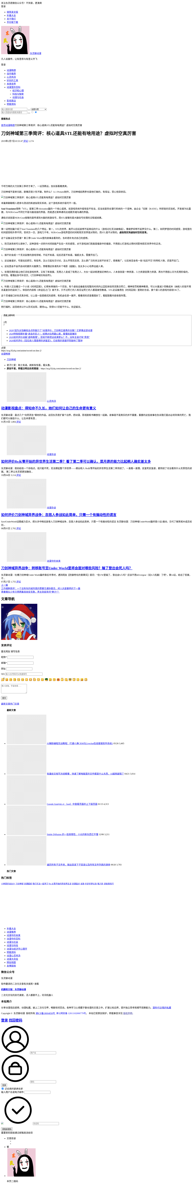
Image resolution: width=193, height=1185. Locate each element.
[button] (96, 64)
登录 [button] (3, 6)
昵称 (4, 657)
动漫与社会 (18, 97)
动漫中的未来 (53, 561)
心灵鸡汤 (11, 77)
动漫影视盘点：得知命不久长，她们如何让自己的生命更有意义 (48, 408)
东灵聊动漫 (35, 53)
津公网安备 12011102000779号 (71, 1013)
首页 (3, 125)
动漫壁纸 (28, 884)
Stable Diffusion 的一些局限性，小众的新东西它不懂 (72, 834)
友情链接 (11, 966)
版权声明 (127, 1013)
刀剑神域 (11, 359)
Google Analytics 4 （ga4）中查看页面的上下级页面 (72, 804)
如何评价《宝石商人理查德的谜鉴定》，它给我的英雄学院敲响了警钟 (46, 340)
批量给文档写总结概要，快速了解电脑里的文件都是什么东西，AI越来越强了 (85, 774)
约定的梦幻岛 (91, 884)
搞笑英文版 (12, 12)
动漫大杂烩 (12, 959)
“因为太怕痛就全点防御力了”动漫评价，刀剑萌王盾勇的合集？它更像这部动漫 (50, 330)
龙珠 (82, 884)
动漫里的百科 (13, 87)
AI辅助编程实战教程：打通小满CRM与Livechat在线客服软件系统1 (80, 743)
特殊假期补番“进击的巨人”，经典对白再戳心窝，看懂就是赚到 (43, 334)
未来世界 (11, 84)
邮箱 (4, 663)
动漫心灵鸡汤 (13, 955)
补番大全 (11, 928)
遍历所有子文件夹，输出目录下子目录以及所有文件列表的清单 (78, 865)
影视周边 (11, 101)
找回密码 (15, 1020)
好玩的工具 (12, 80)
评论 (25, 141)
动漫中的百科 (13, 939)
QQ (3, 674)
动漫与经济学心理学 (17, 949)
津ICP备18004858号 (46, 1013)
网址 (3, 669)
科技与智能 (18, 94)
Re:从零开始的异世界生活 (60, 884)
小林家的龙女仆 (8, 884)
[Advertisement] (96, 162)
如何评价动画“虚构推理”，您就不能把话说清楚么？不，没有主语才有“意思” (49, 337)
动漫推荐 (11, 932)
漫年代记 (157, 1007)
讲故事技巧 (109, 884)
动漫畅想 (11, 70)
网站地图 (11, 962)
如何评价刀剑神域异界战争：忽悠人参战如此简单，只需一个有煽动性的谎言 (58, 515)
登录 (4, 1020)
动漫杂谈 (51, 454)
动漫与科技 (12, 945)
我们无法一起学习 (40, 884)
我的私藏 (166, 1007)
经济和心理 (18, 90)
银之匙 (100, 884)
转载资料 (11, 104)
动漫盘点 (76, 884)
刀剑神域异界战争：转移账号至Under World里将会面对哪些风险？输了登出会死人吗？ (66, 568)
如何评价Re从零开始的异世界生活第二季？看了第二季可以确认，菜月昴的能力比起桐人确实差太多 (76, 461)
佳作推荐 (11, 73)
